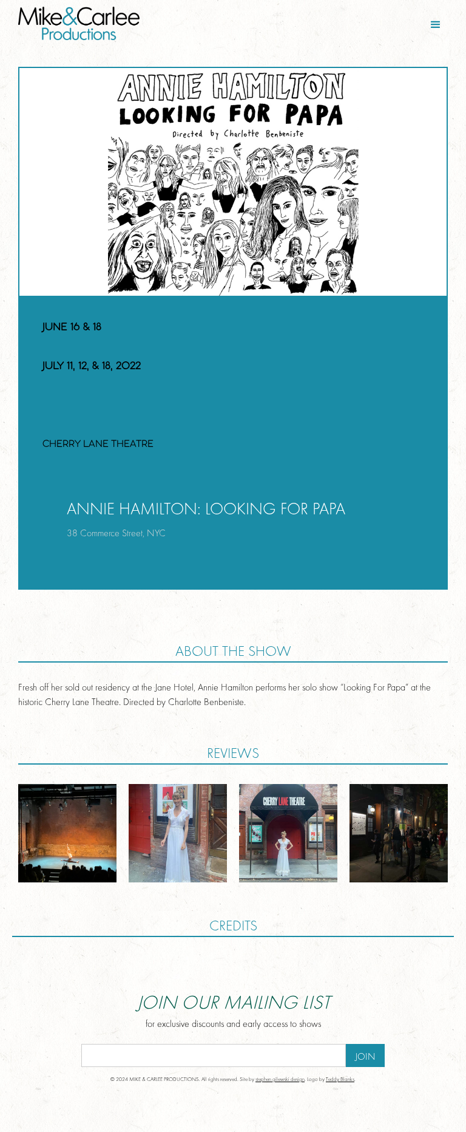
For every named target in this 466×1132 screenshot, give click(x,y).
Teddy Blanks (340, 1079)
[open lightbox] (67, 833)
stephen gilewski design (280, 1079)
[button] (435, 25)
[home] (122, 23)
